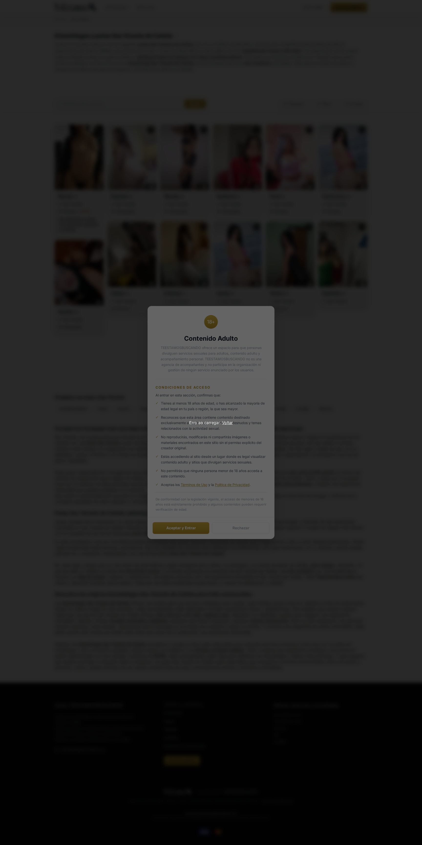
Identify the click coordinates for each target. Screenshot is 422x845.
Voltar (227, 422)
